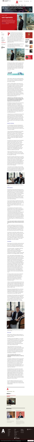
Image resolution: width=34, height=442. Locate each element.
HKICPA (15, 435)
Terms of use (22, 431)
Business (16, 5)
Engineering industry (9, 391)
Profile (6, 15)
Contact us (15, 433)
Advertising (15, 434)
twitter (4, 47)
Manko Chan (18, 418)
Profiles (19, 5)
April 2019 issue (4, 42)
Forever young (9, 405)
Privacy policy (22, 432)
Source (25, 5)
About (15, 430)
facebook (2, 47)
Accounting (12, 5)
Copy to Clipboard (2, 48)
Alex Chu (8, 418)
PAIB (13, 391)
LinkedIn (3, 47)
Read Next (8, 396)
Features (3, 15)
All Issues (9, 5)
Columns (22, 5)
